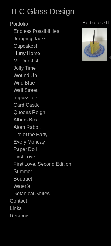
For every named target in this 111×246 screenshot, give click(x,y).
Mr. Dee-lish (27, 60)
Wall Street (25, 90)
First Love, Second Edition (42, 164)
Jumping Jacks (30, 38)
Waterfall (23, 186)
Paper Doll (25, 149)
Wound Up (25, 75)
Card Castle (27, 105)
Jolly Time (25, 68)
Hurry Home (27, 53)
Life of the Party (30, 134)
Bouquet (23, 178)
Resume (19, 215)
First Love (24, 156)
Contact (18, 201)
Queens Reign (29, 112)
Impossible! (26, 97)
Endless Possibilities (36, 31)
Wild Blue (24, 82)
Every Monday (29, 142)
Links (16, 208)
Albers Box (26, 119)
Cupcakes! (25, 46)
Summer (23, 171)
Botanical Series (32, 193)
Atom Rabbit (27, 127)
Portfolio (19, 23)
